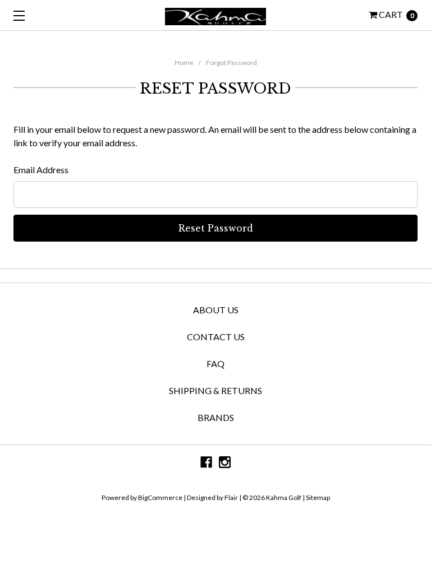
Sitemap (317, 497)
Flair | (232, 497)
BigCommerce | (162, 497)
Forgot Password (231, 62)
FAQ (215, 363)
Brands (216, 417)
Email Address (40, 169)
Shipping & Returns (215, 390)
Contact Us (216, 336)
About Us (216, 309)
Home (184, 62)
